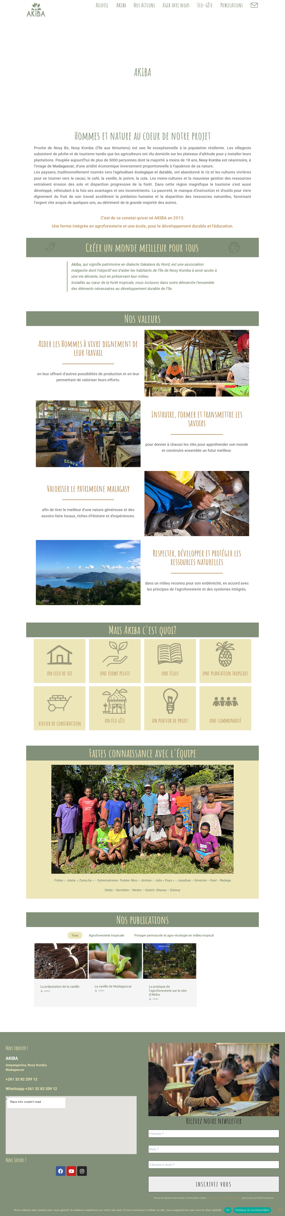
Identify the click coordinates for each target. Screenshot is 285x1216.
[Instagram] (82, 1171)
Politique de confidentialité (252, 1210)
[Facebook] (61, 1171)
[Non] (280, 1210)
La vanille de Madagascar (113, 986)
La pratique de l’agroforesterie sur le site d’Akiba (168, 990)
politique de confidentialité (224, 1197)
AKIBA (47, 991)
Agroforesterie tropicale (106, 935)
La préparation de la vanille (59, 986)
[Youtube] (71, 1171)
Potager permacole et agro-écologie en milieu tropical (174, 935)
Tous (75, 935)
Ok (228, 1210)
